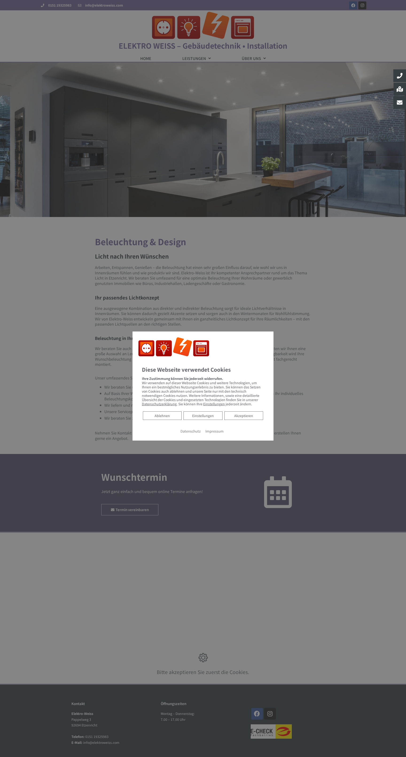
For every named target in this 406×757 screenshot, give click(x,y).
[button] (399, 75)
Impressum (214, 431)
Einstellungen (203, 415)
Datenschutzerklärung (159, 404)
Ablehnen (162, 415)
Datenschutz (190, 431)
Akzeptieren (243, 415)
